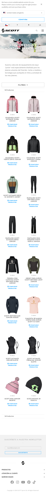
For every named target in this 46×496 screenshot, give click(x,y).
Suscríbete (23, 453)
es (9, 25)
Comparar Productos (12, 125)
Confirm (23, 19)
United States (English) (15, 13)
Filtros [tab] (22, 85)
